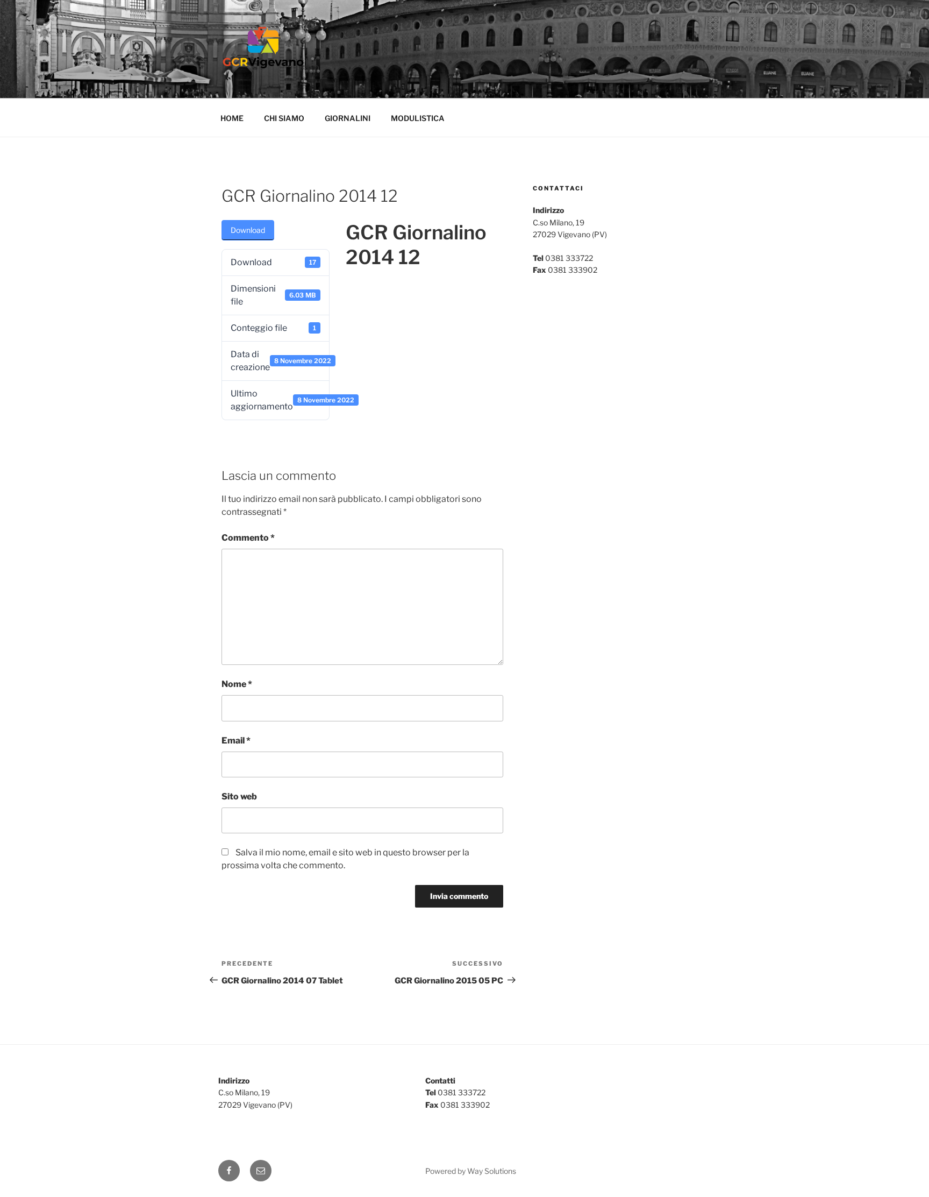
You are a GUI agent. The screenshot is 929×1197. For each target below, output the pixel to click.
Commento (248, 538)
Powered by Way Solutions (470, 1170)
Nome (236, 684)
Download (248, 230)
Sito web (239, 796)
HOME (232, 118)
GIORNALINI (347, 118)
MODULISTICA (418, 118)
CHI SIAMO (284, 118)
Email (236, 740)
